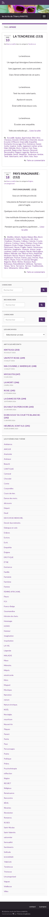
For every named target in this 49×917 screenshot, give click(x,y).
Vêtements (13, 268)
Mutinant (8, 255)
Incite (6, 146)
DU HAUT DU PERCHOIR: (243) (19, 406)
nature (6, 700)
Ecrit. (6, 542)
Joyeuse (25, 249)
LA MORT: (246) (11, 382)
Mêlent (7, 253)
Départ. (7, 508)
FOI (5, 601)
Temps (7, 266)
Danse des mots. (11, 498)
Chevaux (25, 239)
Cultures (7, 243)
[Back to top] (43, 911)
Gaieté (29, 247)
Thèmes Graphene (23, 914)
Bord (40, 237)
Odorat (24, 148)
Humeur (7, 631)
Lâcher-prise (37, 146)
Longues (22, 251)
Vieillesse (8, 886)
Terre (12, 266)
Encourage (17, 144)
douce (40, 140)
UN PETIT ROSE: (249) (14, 358)
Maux (6, 660)
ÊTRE (6, 562)
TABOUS (7, 862)
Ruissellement (19, 264)
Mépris (7, 670)
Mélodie (12, 148)
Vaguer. (7, 881)
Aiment (17, 237)
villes (27, 268)
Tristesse (8, 872)
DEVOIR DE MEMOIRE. (13, 518)
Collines (24, 241)
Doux (35, 243)
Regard (18, 152)
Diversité (33, 140)
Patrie (6, 739)
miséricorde (8, 675)
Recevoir (34, 150)
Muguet (7, 685)
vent (21, 156)
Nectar (15, 255)
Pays (6, 744)
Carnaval (7, 474)
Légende (7, 650)
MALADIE (8, 655)
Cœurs (22, 243)
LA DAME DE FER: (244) (15, 398)
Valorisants (13, 156)
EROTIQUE (8, 557)
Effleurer (15, 142)
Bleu (35, 237)
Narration (8, 695)
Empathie (33, 142)
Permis (35, 258)
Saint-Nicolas (9, 827)
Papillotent (8, 258)
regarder (25, 152)
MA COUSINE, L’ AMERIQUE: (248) (20, 366)
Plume (12, 260)
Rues (34, 262)
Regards (7, 262)
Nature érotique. (11, 705)
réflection (8, 773)
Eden (40, 243)
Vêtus (21, 268)
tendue (40, 154)
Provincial (25, 260)
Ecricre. (7, 537)
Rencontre (8, 798)
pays (29, 258)
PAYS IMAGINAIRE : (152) (26, 175)
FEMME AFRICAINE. (12, 592)
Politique (7, 759)
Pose (18, 260)
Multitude (38, 253)
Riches (20, 262)
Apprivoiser (26, 138)
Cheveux (7, 140)
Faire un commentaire (36, 160)
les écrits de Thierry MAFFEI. (15, 16)
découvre (8, 503)
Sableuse (29, 264)
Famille (6, 572)
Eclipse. (7, 533)
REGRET (7, 783)
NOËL (6, 709)
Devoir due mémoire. (12, 523)
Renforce (34, 152)
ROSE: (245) (9, 390)
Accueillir (11, 138)
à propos (42, 906)
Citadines (8, 241)
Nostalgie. (8, 714)
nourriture (8, 719)
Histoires (8, 249)
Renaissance (9, 793)
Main (6, 148)
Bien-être (36, 138)
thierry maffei (11, 44)
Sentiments (8, 847)
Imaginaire (17, 249)
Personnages (9, 749)
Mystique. (8, 690)
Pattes (24, 258)
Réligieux (7, 788)
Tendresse (32, 44)
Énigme (7, 552)
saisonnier (8, 837)
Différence (24, 140)
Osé (30, 148)
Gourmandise (9, 611)
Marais (29, 251)
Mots (18, 148)
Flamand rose (29, 245)
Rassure (26, 150)
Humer (38, 144)
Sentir (15, 154)
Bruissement (9, 239)
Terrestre (20, 266)
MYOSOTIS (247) (12, 374)
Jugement (27, 146)
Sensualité (8, 842)
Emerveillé (24, 142)
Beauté (7, 464)
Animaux (7, 459)
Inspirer (13, 146)
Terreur (28, 266)
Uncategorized (9, 184)
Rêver (14, 262)
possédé (7, 150)
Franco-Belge (9, 606)
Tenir (6, 156)
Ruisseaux (8, 264)
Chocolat (7, 479)
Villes (6, 891)
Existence (31, 144)
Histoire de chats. (11, 616)
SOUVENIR (8, 857)
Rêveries (7, 808)
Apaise (18, 138)
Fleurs (6, 596)
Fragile (23, 247)
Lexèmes (7, 251)
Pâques (7, 729)
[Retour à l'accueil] (24, 9)
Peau (35, 148)
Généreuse (37, 247)
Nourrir (22, 255)
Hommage (8, 621)
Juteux (32, 249)
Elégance (7, 245)
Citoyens (16, 241)
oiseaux (29, 255)
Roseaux (27, 262)
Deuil (6, 513)
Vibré (26, 156)
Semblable (8, 154)
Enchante (8, 144)
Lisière (15, 251)
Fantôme (7, 582)
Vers (6, 268)
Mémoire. (7, 665)
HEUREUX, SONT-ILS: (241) (17, 425)
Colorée (31, 241)
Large (38, 249)
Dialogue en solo (10, 528)
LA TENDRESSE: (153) (28, 36)
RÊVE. (6, 803)
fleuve (16, 247)
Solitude (7, 852)
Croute (39, 241)
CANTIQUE (9, 469)
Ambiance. (8, 444)
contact (32, 906)
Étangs (20, 245)
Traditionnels (37, 266)
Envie (14, 245)
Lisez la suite (35, 130)
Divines (29, 243)
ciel (31, 239)
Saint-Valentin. (10, 832)
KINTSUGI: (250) (11, 349)
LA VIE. (7, 646)
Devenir (15, 140)
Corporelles (8, 488)
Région (30, 181)
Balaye (30, 237)
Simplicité (23, 154)
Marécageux (38, 251)
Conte (6, 483)
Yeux (36, 156)
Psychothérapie (10, 768)
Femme (7, 587)
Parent (7, 734)
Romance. (8, 818)
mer (19, 253)
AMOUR (7, 449)
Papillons (37, 255)
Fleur (38, 245)
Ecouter (7, 142)
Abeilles (10, 237)
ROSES (7, 822)
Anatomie (8, 454)
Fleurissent (8, 247)
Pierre (6, 260)
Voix (31, 156)
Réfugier (34, 260)
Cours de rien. (9, 493)
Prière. (6, 763)
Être (24, 144)
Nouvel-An (8, 724)
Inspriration (8, 641)
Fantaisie (7, 577)
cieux (36, 239)
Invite (19, 146)
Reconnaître (9, 152)
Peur (41, 258)
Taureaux (38, 264)
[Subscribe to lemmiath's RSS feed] (3, 2)
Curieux (15, 243)
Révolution (8, 813)
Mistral (25, 253)
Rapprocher (17, 150)
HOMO (7, 626)
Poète (6, 754)
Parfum (17, 258)
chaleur (18, 239)
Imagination (9, 636)
